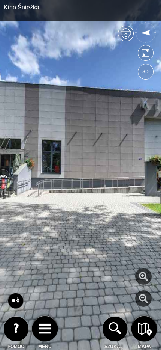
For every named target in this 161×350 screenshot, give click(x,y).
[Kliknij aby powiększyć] (143, 276)
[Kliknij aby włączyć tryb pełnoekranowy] (145, 54)
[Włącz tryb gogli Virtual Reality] (126, 36)
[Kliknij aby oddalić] (143, 298)
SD (145, 71)
